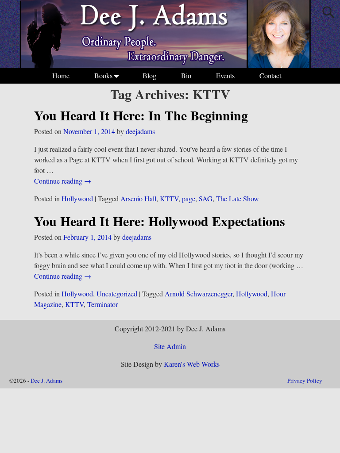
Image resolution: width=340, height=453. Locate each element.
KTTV (169, 198)
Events (225, 75)
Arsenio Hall (138, 198)
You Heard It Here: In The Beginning (141, 115)
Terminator (102, 304)
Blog (149, 75)
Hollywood (77, 198)
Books (103, 75)
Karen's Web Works (192, 364)
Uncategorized (117, 293)
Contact (270, 75)
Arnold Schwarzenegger (198, 293)
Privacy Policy (304, 380)
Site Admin (170, 346)
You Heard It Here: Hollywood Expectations (159, 220)
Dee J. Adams (46, 380)
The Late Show (237, 198)
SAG (205, 198)
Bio (186, 75)
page (188, 198)
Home (61, 75)
